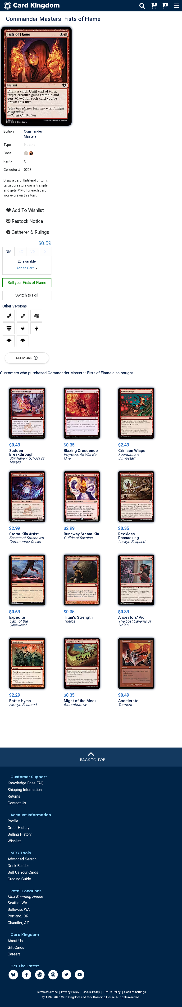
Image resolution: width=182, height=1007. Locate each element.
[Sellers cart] (165, 5)
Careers (14, 954)
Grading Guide (19, 879)
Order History (18, 827)
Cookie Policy (92, 992)
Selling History (20, 834)
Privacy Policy (70, 992)
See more (24, 357)
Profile (13, 821)
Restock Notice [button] (26, 221)
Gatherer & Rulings (31, 232)
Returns (14, 796)
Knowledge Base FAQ (25, 783)
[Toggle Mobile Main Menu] (176, 5)
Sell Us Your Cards (23, 872)
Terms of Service (47, 992)
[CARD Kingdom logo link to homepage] (29, 6)
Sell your (27, 282)
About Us (15, 941)
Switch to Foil (26, 295)
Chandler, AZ (18, 923)
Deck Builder (18, 865)
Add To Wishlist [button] (27, 210)
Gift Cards (16, 947)
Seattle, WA (17, 903)
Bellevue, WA (19, 909)
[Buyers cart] (153, 5)
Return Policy (112, 992)
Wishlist (14, 841)
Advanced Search (22, 859)
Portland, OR (18, 916)
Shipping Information (25, 789)
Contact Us (17, 803)
